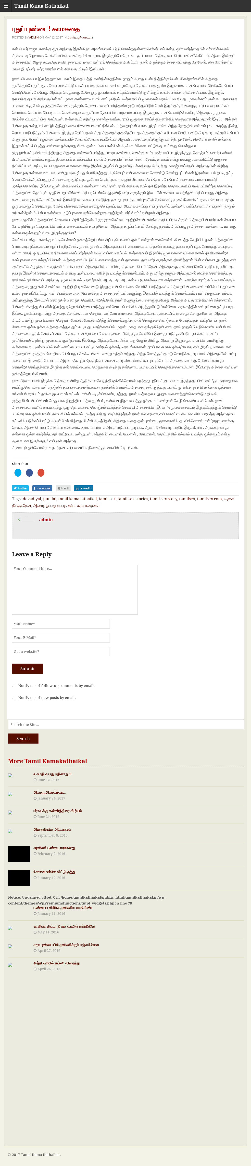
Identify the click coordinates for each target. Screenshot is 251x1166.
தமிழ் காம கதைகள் (84, 505)
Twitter (22, 488)
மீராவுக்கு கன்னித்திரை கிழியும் (58, 810)
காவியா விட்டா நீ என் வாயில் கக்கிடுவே (64, 926)
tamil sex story (163, 498)
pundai (49, 498)
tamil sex (107, 498)
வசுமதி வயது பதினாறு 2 (52, 773)
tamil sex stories (133, 498)
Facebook (43, 488)
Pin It (64, 488)
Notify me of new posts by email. (47, 697)
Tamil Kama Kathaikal (41, 5)
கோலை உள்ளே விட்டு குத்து (54, 871)
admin (34, 37)
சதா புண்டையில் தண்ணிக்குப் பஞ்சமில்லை (66, 944)
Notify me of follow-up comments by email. (56, 685)
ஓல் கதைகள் (85, 37)
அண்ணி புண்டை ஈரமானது (54, 847)
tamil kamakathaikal (77, 498)
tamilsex (187, 498)
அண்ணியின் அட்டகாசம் (52, 829)
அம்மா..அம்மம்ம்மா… (50, 792)
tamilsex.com (209, 498)
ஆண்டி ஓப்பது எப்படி (49, 505)
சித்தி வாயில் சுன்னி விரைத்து (57, 962)
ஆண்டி (71, 37)
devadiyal (32, 498)
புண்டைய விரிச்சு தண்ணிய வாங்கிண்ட (63, 907)
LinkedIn (84, 488)
